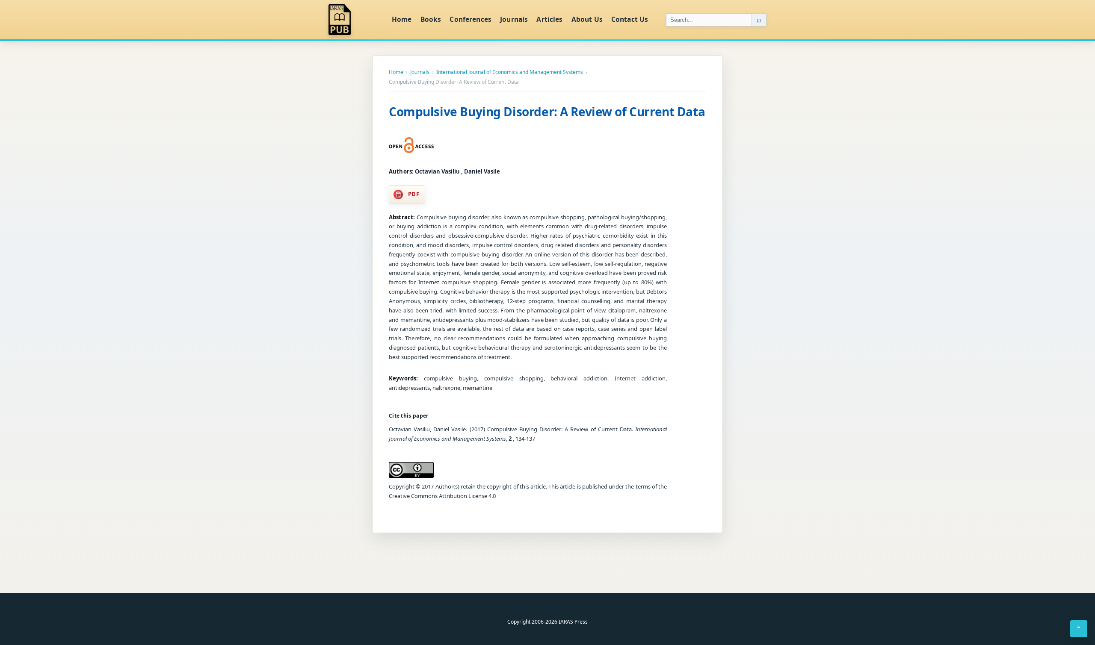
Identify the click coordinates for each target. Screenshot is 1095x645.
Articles (549, 19)
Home (402, 19)
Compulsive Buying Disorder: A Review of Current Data (547, 111)
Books (430, 19)
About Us (587, 19)
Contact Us (629, 19)
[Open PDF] (411, 145)
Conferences (470, 19)
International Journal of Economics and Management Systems (509, 72)
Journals (514, 19)
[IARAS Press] (354, 19)
